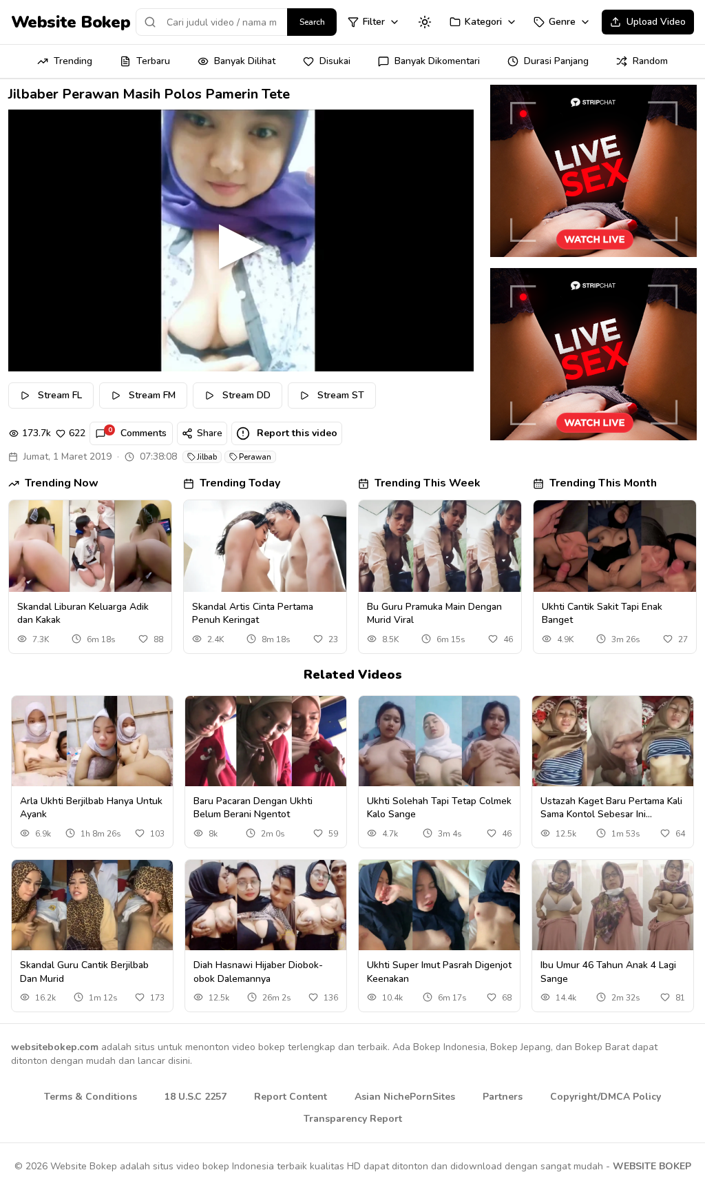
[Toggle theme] (425, 22)
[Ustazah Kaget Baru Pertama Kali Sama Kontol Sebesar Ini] (612, 741)
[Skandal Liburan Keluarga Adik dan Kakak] (90, 546)
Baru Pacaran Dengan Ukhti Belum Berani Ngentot (253, 807)
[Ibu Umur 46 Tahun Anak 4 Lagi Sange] (612, 905)
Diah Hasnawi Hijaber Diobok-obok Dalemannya (258, 971)
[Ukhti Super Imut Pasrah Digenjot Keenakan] (439, 905)
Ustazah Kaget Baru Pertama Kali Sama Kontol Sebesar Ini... (611, 807)
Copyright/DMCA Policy (605, 1096)
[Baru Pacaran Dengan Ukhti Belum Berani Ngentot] (265, 741)
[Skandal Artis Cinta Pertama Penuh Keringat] (265, 546)
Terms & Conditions (90, 1096)
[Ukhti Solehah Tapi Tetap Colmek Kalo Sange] (439, 741)
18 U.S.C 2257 (196, 1096)
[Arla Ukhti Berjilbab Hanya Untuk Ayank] (92, 741)
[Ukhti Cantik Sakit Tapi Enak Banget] (615, 546)
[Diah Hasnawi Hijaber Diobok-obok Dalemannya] (265, 905)
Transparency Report (353, 1118)
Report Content (290, 1096)
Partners (503, 1096)
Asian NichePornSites (405, 1096)
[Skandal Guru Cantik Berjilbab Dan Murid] (92, 905)
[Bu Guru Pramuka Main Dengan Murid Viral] (440, 546)
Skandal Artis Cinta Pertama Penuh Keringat (252, 613)
